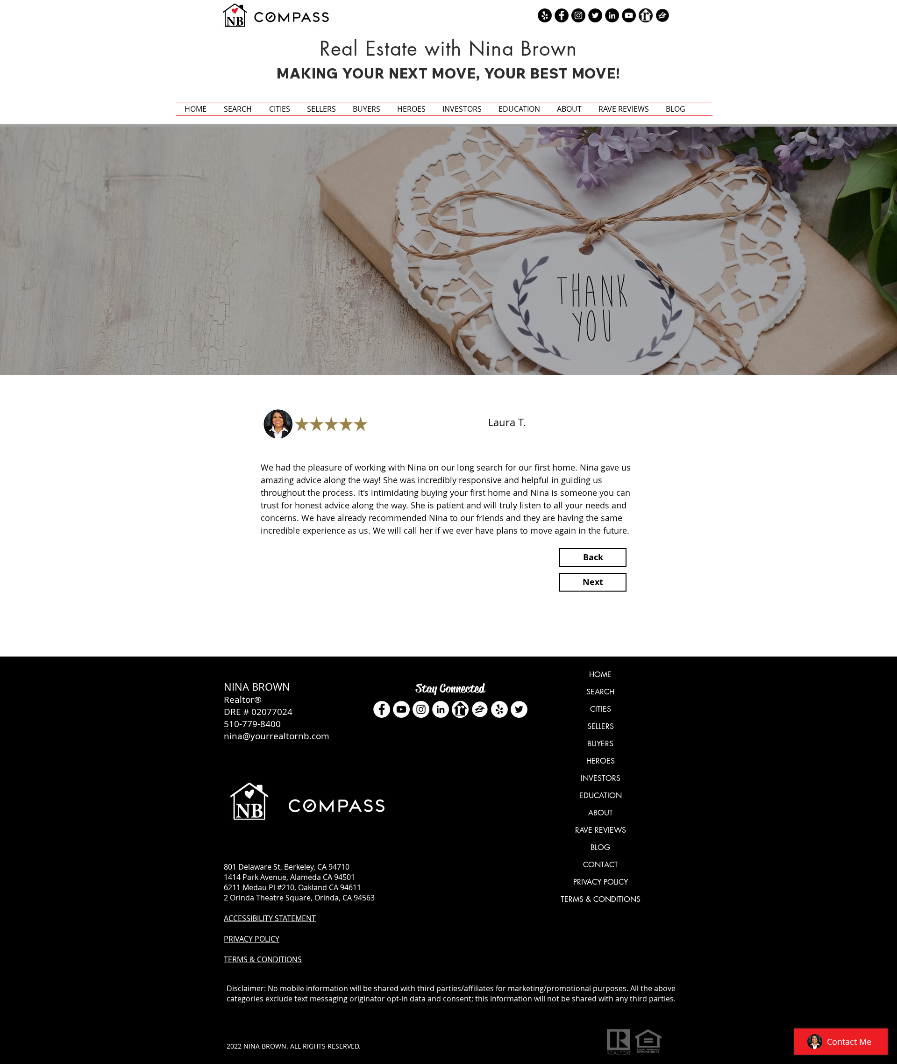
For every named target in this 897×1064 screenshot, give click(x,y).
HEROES (600, 761)
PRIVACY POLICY (600, 882)
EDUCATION (600, 795)
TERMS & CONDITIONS (601, 899)
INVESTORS (600, 778)
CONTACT (600, 865)
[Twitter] (519, 709)
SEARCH (600, 692)
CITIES (600, 709)
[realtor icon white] (460, 709)
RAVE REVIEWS (600, 830)
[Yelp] (499, 709)
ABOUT (600, 813)
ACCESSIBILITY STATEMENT (270, 918)
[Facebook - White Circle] (381, 709)
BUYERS (600, 744)
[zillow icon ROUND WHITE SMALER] (479, 709)
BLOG (600, 847)
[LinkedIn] (440, 709)
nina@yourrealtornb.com (276, 736)
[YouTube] (401, 709)
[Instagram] (421, 709)
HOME (600, 674)
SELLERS (600, 726)
